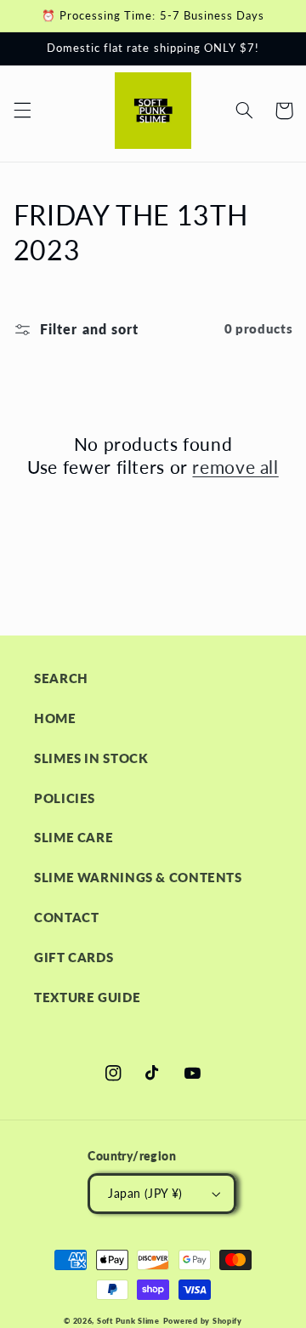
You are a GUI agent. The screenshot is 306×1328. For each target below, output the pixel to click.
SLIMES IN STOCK (91, 758)
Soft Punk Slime (128, 1320)
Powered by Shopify (202, 1320)
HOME (55, 718)
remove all (235, 466)
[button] (22, 110)
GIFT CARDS (73, 957)
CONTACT (66, 917)
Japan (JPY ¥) (145, 1193)
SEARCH (61, 678)
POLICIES (64, 798)
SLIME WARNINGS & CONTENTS (138, 877)
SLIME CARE (73, 837)
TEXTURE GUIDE (87, 997)
